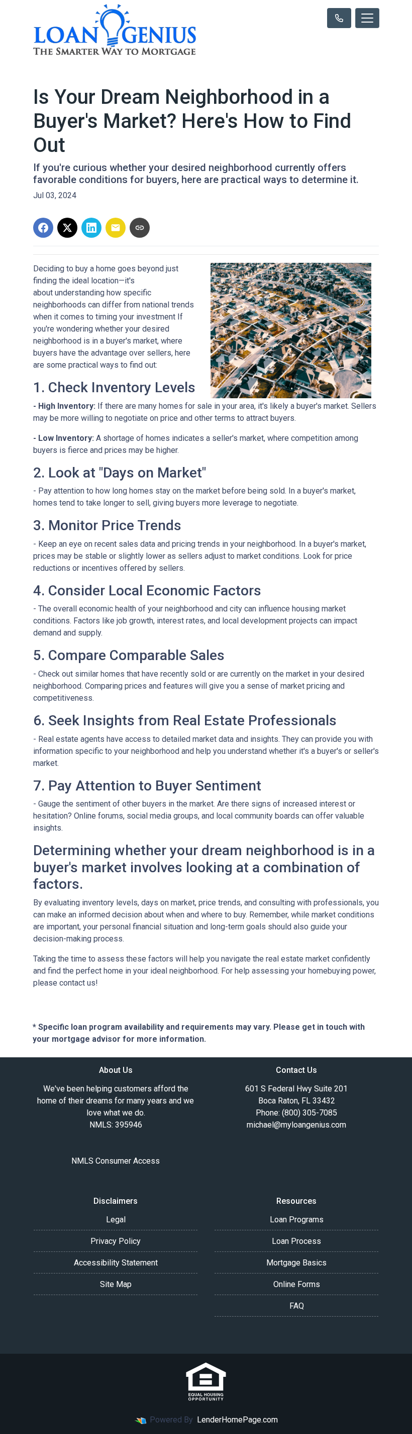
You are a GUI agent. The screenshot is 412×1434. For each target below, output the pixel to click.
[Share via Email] (116, 228)
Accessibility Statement (116, 1262)
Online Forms (296, 1284)
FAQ (296, 1306)
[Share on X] (67, 228)
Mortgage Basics (296, 1262)
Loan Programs (297, 1219)
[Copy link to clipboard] (140, 228)
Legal (116, 1219)
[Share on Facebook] (43, 228)
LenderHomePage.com (237, 1419)
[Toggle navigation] (367, 18)
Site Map (116, 1284)
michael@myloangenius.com (296, 1125)
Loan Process (296, 1241)
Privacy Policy (115, 1241)
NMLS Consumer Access (115, 1161)
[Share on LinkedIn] (91, 228)
